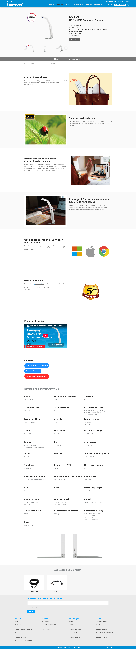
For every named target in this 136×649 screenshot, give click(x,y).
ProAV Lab (108, 5)
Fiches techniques (73, 632)
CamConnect (18, 624)
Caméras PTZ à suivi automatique (23, 629)
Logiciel (71, 624)
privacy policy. (35, 607)
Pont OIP (17, 621)
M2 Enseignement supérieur (49, 624)
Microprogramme (73, 627)
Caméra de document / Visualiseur (23, 640)
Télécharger (120, 5)
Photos (71, 635)
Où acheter (120, 1)
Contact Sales (75, 40)
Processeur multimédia (20, 627)
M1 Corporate (45, 621)
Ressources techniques (75, 629)
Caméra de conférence (20, 637)
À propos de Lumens (101, 621)
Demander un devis (111, 1)
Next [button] (66, 48)
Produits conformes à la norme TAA (105, 635)
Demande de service (33, 371)
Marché (51, 5)
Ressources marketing (74, 637)
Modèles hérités (19, 643)
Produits (59, 5)
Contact (98, 624)
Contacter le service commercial (37, 365)
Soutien (89, 5)
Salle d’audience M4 (47, 629)
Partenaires (78, 5)
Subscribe (31, 611)
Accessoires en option (77, 59)
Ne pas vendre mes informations (104, 632)
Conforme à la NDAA (101, 637)
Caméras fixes (18, 635)
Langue (128, 1)
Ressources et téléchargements (36, 376)
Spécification (55, 59)
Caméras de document (44, 63)
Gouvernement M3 (46, 627)
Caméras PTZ (18, 632)
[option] (45, 26)
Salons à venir (99, 627)
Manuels (71, 621)
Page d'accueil (28, 63)
